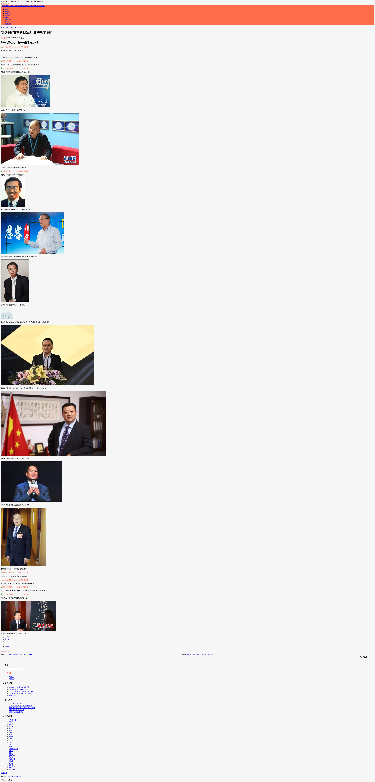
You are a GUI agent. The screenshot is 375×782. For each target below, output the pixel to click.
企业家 (7, 11)
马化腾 (11, 724)
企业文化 (12, 726)
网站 (10, 734)
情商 (10, 747)
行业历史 (8, 17)
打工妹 (11, 740)
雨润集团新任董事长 (16, 712)
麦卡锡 (11, 763)
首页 (2, 4)
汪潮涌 (11, 736)
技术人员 (12, 767)
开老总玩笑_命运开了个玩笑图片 (20, 706)
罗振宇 (11, 765)
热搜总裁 (8, 24)
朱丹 (10, 728)
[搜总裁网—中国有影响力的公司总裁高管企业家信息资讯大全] (23, 6)
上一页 (7, 639)
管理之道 (8, 19)
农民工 (11, 761)
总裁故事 (8, 15)
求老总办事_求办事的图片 (18, 689)
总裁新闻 (12, 679)
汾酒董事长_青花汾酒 (16, 710)
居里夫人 (12, 755)
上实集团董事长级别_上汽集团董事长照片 (200, 654)
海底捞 (11, 751)
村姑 (10, 745)
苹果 (10, 730)
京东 (10, 738)
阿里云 (11, 722)
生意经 (7, 22)
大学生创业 (12, 720)
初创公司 (12, 759)
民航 (10, 742)
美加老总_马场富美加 (16, 704)
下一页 (7, 646)
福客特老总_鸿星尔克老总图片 (19, 687)
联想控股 (12, 769)
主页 (2, 27)
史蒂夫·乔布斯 (13, 749)
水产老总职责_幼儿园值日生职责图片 (22, 708)
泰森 (10, 732)
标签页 (6, 4)
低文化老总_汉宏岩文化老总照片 (20, 693)
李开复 (11, 757)
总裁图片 (16, 27)
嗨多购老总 (12, 695)
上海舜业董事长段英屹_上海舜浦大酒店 (20, 654)
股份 (10, 753)
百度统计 (4, 773)
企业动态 (8, 13)
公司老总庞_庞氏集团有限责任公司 (21, 691)
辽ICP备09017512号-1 (14, 776)
